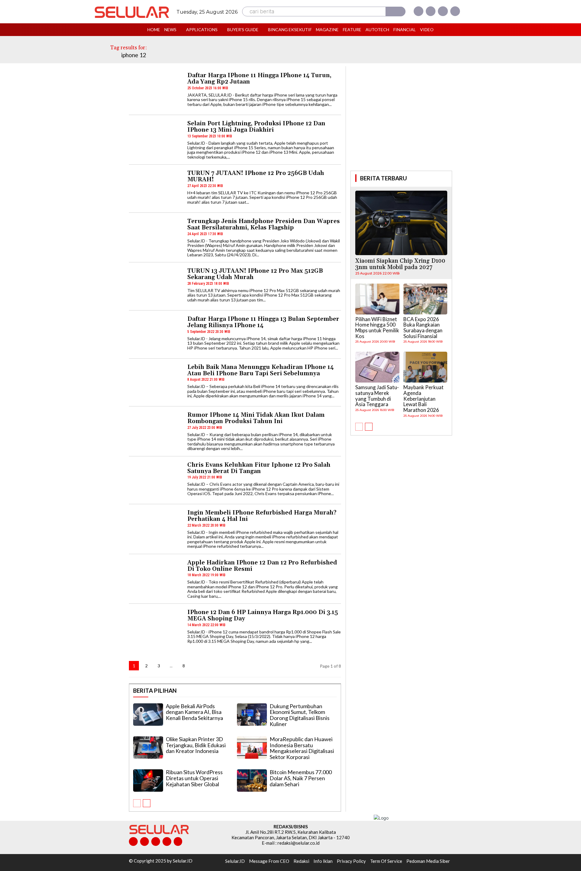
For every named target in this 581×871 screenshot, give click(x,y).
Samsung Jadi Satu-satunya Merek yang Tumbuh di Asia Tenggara (377, 395)
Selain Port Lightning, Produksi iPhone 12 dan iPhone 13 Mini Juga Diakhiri (256, 126)
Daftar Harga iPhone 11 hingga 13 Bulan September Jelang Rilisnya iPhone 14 (263, 322)
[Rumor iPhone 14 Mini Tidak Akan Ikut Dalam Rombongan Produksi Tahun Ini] (155, 430)
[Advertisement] (401, 117)
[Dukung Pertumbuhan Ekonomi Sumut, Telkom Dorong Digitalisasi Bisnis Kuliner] (252, 714)
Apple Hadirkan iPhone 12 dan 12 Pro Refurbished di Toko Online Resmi (262, 566)
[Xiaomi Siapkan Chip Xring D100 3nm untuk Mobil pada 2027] (401, 223)
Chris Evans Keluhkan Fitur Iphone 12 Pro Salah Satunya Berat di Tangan (258, 468)
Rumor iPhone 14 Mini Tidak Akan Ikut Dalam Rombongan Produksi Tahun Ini (256, 418)
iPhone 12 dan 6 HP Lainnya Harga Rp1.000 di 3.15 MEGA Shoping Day (262, 615)
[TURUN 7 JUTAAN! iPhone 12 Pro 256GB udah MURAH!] (155, 188)
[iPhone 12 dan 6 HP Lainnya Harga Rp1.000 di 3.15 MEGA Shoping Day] (155, 627)
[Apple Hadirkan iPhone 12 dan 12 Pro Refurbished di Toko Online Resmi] (155, 578)
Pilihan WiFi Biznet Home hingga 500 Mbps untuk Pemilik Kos (377, 327)
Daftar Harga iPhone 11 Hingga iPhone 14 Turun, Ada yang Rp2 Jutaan (259, 78)
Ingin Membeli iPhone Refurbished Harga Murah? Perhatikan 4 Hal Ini (261, 516)
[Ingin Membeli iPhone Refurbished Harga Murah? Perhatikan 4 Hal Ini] (155, 528)
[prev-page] (137, 803)
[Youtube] (455, 11)
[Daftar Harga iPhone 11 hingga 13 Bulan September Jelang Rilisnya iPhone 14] (155, 334)
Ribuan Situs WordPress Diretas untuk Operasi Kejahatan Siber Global (194, 778)
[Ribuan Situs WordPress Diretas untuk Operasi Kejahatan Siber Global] (148, 780)
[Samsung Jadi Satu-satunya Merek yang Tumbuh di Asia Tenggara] (377, 367)
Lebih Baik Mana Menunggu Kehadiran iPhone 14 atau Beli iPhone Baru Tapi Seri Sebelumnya (260, 370)
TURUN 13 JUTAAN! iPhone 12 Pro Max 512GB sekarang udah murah (255, 274)
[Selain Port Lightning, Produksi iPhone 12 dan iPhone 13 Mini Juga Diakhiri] (155, 139)
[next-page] (196, 665)
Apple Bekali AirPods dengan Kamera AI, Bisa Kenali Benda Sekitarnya (194, 712)
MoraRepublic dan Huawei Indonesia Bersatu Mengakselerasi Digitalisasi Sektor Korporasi (302, 748)
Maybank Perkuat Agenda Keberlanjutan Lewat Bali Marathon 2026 (423, 398)
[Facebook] (418, 11)
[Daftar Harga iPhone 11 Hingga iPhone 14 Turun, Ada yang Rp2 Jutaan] (155, 91)
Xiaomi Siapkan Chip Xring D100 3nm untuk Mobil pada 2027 (400, 264)
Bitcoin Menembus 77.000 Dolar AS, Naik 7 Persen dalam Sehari (301, 778)
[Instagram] (430, 11)
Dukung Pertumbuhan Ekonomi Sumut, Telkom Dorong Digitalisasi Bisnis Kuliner (300, 715)
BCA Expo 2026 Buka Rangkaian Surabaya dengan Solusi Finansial (422, 327)
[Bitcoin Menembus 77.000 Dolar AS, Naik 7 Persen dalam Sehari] (252, 780)
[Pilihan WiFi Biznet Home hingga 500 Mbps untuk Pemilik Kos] (377, 299)
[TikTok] (155, 841)
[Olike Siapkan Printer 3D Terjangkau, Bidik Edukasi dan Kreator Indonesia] (148, 747)
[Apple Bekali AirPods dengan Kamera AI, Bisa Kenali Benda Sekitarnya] (148, 714)
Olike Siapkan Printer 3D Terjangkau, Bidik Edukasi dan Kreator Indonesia (196, 745)
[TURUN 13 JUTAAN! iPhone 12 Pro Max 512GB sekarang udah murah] (155, 286)
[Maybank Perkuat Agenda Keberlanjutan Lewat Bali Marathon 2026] (425, 367)
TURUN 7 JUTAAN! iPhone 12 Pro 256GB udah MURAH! (255, 176)
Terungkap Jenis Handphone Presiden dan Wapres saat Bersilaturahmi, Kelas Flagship (263, 224)
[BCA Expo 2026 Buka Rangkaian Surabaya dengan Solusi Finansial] (425, 299)
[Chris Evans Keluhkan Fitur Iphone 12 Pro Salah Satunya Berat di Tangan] (155, 480)
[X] (443, 11)
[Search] (395, 11)
